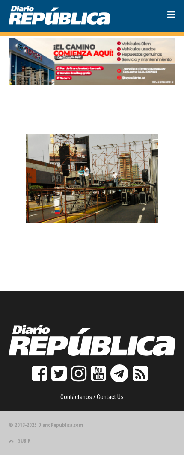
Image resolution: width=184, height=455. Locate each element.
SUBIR (24, 440)
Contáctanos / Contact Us (92, 396)
